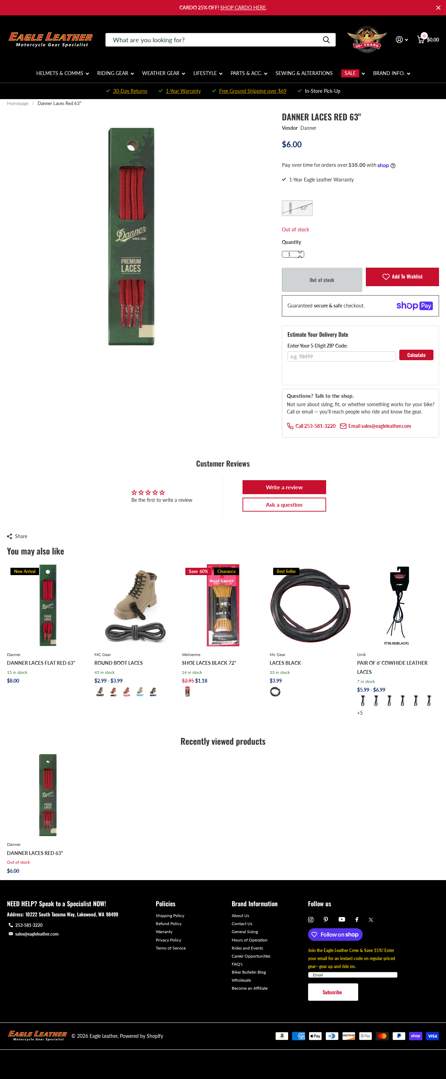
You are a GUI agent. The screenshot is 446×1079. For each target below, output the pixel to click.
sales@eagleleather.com (37, 934)
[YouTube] (342, 919)
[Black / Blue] (153, 691)
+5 (360, 713)
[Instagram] (310, 919)
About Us (240, 915)
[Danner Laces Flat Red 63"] (48, 605)
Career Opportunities (251, 956)
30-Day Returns (130, 91)
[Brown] (402, 700)
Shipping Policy (170, 915)
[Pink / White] (126, 691)
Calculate (416, 354)
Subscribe (333, 992)
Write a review (284, 487)
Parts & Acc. (246, 73)
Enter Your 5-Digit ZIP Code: (317, 346)
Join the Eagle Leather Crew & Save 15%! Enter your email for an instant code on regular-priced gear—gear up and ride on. (351, 958)
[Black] (187, 691)
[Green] (415, 700)
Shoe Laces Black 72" (209, 663)
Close (438, 7)
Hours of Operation (250, 940)
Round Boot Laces (118, 663)
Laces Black (285, 663)
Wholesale (241, 980)
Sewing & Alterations (304, 73)
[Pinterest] (326, 919)
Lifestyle (205, 73)
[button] (300, 257)
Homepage (18, 103)
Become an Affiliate (250, 988)
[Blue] (389, 700)
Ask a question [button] (284, 504)
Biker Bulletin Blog (249, 972)
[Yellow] (429, 700)
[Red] (376, 700)
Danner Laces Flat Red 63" (41, 663)
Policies (165, 903)
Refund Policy (169, 923)
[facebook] (356, 919)
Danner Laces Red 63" (35, 853)
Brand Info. (389, 73)
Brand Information (255, 903)
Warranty (164, 931)
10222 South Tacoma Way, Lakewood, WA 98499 (71, 914)
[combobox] (220, 40)
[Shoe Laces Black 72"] (223, 605)
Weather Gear (160, 73)
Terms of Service (171, 948)
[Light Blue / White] (139, 691)
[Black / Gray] (100, 691)
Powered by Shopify (141, 1036)
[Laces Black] (311, 605)
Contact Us (242, 923)
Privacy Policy (168, 940)
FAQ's (237, 964)
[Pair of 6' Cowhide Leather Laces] (398, 605)
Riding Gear (112, 73)
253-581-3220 (29, 925)
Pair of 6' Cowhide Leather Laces (392, 667)
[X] (371, 920)
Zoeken (326, 40)
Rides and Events (247, 948)
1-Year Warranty (183, 91)
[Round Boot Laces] (135, 605)
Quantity (291, 242)
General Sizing (245, 931)
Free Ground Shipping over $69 (252, 91)
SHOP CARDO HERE (243, 7)
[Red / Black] (113, 691)
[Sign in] (401, 39)
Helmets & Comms (59, 73)
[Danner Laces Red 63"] (48, 795)
